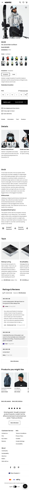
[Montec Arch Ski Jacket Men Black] (26, 63)
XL (21, 94)
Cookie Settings (20, 441)
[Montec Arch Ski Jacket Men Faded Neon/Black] (12, 63)
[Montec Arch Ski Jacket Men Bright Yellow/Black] (17, 58)
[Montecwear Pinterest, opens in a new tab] (18, 467)
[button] (14, 487)
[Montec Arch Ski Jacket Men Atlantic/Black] (26, 58)
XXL (26, 94)
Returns (4, 441)
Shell (13, 74)
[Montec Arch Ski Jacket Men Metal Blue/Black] (3, 58)
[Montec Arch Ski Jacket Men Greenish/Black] (8, 63)
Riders (3, 458)
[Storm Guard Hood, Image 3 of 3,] (14, 144)
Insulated (5, 74)
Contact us (5, 433)
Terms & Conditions (21, 433)
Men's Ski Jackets (6, 401)
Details (3, 119)
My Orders (4, 438)
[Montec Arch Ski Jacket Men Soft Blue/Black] (17, 63)
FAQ (3, 436)
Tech (17, 119)
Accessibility (19, 444)
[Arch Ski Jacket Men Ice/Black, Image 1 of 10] (14, 22)
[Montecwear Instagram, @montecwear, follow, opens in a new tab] (14, 467)
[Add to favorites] (26, 7)
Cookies (18, 438)
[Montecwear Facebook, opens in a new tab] (10, 467)
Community (5, 450)
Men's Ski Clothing (17, 401)
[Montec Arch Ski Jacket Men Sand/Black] (21, 63)
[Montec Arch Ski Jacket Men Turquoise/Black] (12, 58)
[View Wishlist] (23, 2)
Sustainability (5, 453)
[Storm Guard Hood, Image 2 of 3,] (9, 144)
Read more (9, 229)
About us (4, 456)
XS (3, 94)
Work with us (5, 461)
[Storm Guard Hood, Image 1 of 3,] (4, 144)
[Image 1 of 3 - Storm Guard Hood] (10, 139)
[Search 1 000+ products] (20, 2)
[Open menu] (2, 2)
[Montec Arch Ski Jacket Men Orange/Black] (8, 58)
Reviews (23, 119)
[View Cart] (26, 2)
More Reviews (15, 361)
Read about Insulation (7, 85)
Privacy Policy (19, 436)
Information (10, 119)
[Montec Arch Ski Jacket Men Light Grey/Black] (21, 58)
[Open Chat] (25, 486)
